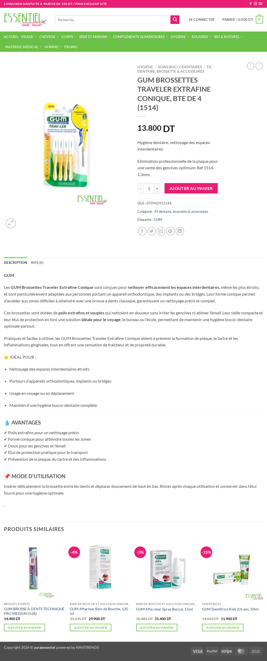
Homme (51, 47)
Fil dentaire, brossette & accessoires (174, 69)
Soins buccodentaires (180, 67)
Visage (27, 37)
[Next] (263, 589)
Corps (67, 37)
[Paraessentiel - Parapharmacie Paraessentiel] (25, 19)
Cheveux (47, 37)
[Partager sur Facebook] (142, 231)
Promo (70, 47)
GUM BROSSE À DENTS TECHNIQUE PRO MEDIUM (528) (34, 611)
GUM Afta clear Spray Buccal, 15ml (164, 609)
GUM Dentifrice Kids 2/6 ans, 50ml (230, 609)
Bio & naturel (227, 37)
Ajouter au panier (191, 188)
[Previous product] (259, 66)
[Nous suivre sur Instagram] (255, 4)
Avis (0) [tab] (37, 262)
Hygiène (178, 37)
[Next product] (250, 66)
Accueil (11, 37)
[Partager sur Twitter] (151, 231)
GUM (158, 219)
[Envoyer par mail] (161, 231)
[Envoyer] (175, 19)
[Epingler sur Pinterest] (170, 231)
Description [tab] (15, 262)
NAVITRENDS (87, 647)
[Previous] (4, 589)
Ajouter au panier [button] (24, 627)
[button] (202, 19)
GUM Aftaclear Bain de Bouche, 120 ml (99, 611)
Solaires (200, 37)
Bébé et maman (93, 37)
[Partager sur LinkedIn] (179, 231)
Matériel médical (21, 47)
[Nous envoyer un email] (260, 4)
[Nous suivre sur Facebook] (250, 4)
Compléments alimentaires (139, 37)
